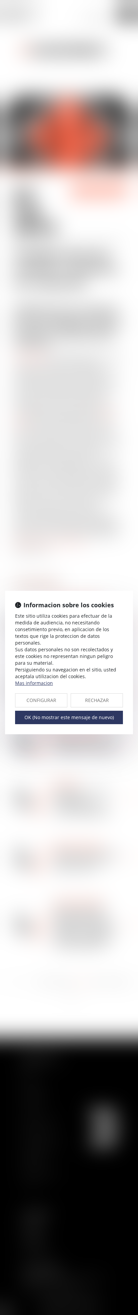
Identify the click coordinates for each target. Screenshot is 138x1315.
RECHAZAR (97, 700)
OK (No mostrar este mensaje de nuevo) (69, 717)
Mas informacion (34, 683)
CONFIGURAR (41, 700)
